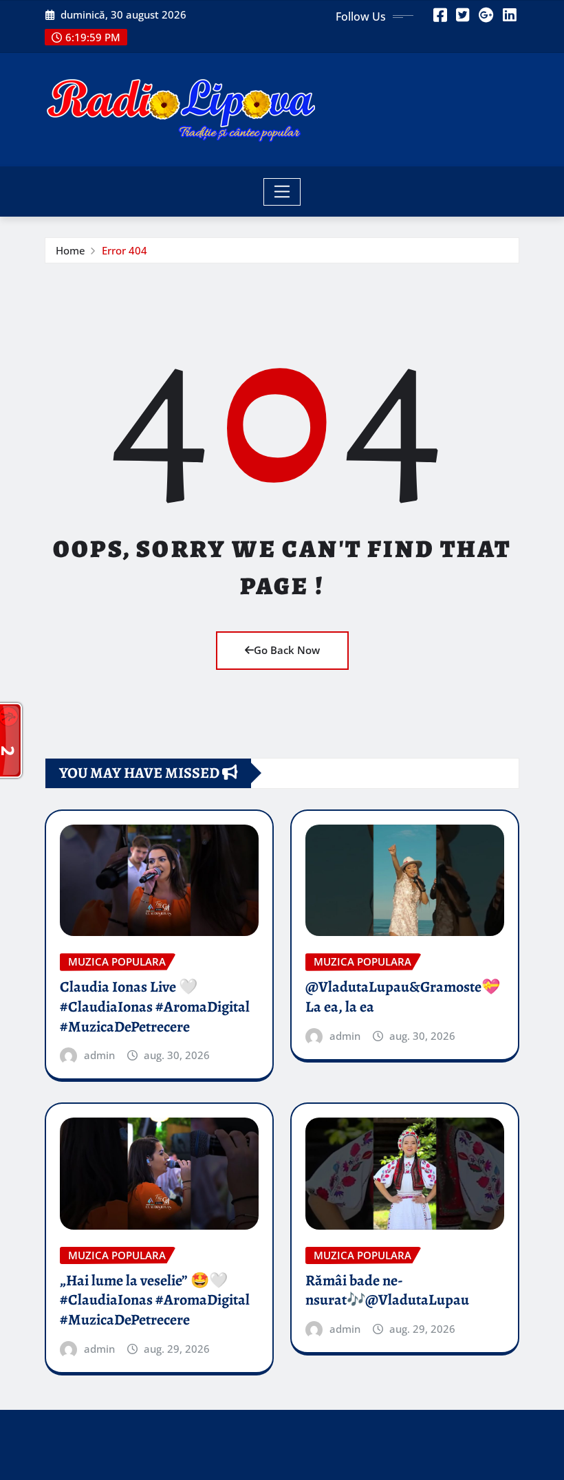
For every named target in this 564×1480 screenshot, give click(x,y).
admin (99, 1055)
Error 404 (124, 250)
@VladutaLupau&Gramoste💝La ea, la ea (402, 997)
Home (70, 250)
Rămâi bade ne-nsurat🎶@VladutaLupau (387, 1290)
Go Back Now (287, 650)
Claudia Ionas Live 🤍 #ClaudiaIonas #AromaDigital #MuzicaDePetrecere (155, 1006)
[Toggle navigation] (282, 192)
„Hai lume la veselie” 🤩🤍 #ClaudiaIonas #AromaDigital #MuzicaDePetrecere (155, 1300)
